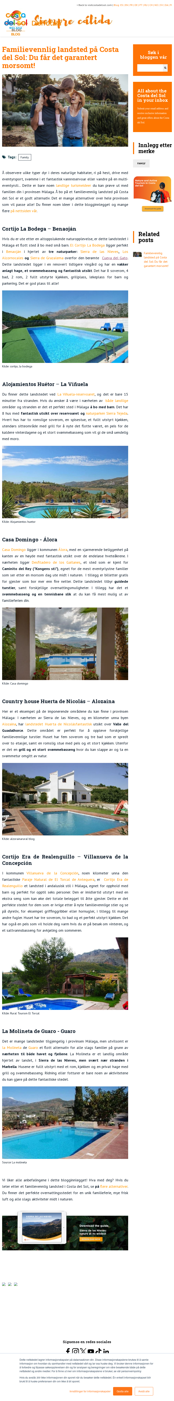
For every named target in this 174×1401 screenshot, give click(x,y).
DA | (167, 5)
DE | (137, 5)
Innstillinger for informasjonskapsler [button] (90, 1391)
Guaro (32, 1047)
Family (25, 157)
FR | (132, 5)
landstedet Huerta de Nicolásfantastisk (58, 724)
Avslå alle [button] (144, 1391)
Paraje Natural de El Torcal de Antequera (57, 879)
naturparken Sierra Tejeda (106, 413)
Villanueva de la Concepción (52, 873)
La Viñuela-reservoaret (75, 394)
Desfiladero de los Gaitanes (55, 562)
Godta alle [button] (123, 1391)
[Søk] (165, 68)
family (141, 163)
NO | (157, 5)
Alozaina (9, 724)
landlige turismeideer (72, 185)
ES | (122, 5)
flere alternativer (113, 1186)
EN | (127, 5)
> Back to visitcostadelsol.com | (95, 5)
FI (171, 5)
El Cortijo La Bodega (87, 245)
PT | (141, 5)
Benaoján (12, 251)
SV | (162, 5)
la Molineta (11, 1047)
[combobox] (150, 68)
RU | (146, 5)
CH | (151, 5)
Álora (62, 549)
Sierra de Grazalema (46, 257)
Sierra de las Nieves (97, 251)
